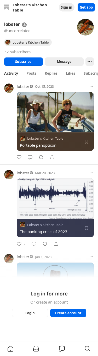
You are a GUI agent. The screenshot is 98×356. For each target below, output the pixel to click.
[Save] (86, 142)
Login (30, 313)
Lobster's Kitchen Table (45, 138)
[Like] (19, 157)
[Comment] (30, 157)
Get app (86, 7)
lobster (23, 86)
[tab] (11, 73)
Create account (68, 313)
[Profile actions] (89, 61)
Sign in (66, 7)
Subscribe (23, 61)
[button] (10, 349)
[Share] (52, 157)
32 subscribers (17, 51)
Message (64, 61)
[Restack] (41, 157)
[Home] (6, 7)
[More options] (91, 86)
